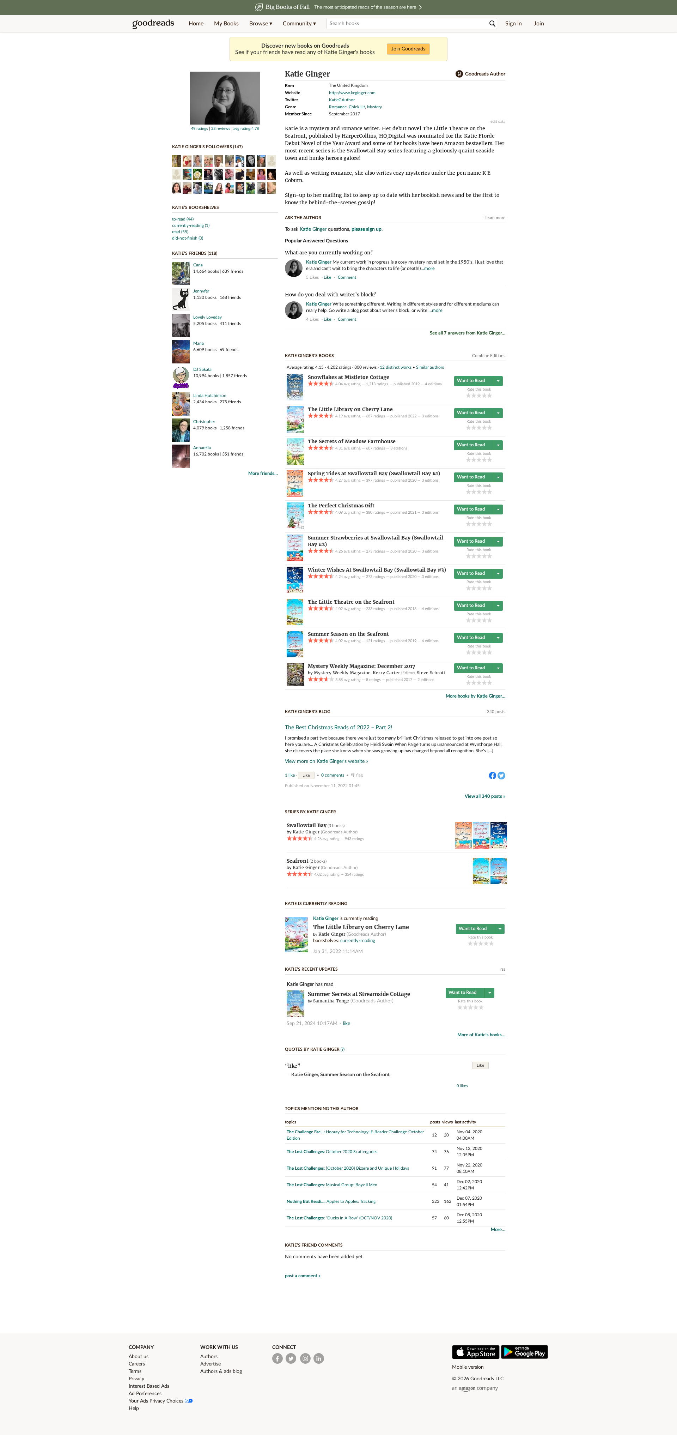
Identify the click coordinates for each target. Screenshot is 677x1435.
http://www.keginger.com (352, 93)
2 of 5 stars (473, 395)
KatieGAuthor (342, 100)
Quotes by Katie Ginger (312, 1049)
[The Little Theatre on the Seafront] (295, 624)
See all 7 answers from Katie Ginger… (467, 333)
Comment (347, 277)
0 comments (332, 775)
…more (428, 268)
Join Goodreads (408, 49)
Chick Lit (357, 107)
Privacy (136, 1378)
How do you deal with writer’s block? (330, 294)
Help (134, 1408)
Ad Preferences (145, 1393)
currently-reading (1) (190, 225)
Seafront (298, 861)
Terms (135, 1371)
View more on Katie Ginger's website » (326, 761)
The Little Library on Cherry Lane (361, 927)
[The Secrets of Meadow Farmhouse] (295, 463)
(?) (342, 1049)
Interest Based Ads (149, 1386)
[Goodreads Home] (153, 23)
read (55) (180, 232)
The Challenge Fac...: (306, 1132)
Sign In (513, 23)
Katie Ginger (313, 229)
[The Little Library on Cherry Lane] (295, 431)
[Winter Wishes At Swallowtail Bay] (295, 592)
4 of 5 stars (484, 395)
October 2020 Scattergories (351, 1152)
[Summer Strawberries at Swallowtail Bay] (295, 559)
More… (498, 1230)
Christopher (204, 422)
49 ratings (199, 129)
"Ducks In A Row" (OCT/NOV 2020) (359, 1218)
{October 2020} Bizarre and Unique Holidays (367, 1168)
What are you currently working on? (329, 252)
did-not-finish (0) (187, 238)
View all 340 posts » (485, 796)
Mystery (374, 107)
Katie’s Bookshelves (195, 207)
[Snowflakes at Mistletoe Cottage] (295, 399)
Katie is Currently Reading (316, 904)
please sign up (367, 229)
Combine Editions (488, 356)
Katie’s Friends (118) (194, 253)
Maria (198, 343)
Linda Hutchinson (209, 395)
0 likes (462, 1086)
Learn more (494, 218)
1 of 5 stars (468, 395)
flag (502, 277)
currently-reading (357, 941)
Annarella (202, 448)
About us (138, 1356)
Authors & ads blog (221, 1371)
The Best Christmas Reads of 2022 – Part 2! (338, 727)
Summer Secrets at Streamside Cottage (359, 994)
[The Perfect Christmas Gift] (295, 527)
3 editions (430, 416)
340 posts (496, 712)
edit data (497, 121)
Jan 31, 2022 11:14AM (338, 951)
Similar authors (430, 367)
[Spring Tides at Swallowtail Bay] (295, 495)
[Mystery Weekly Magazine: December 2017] (295, 684)
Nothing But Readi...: (306, 1201)
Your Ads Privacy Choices (157, 1401)
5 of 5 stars (489, 395)
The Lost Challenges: (306, 1152)
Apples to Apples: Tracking (351, 1201)
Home (196, 23)
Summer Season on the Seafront (355, 1074)
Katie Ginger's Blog (307, 712)
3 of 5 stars (479, 395)
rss (502, 969)
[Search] (492, 23)
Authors (209, 1356)
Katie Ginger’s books (309, 356)
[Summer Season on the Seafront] (295, 656)
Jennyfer (201, 291)
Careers (137, 1364)
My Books (226, 23)
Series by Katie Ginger (310, 812)
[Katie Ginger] (225, 123)
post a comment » (303, 1276)
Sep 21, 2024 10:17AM (312, 1023)
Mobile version (468, 1367)
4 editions (433, 384)
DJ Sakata (202, 369)
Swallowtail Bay (307, 825)
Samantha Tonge (331, 1000)
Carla (198, 265)
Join (539, 23)
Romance (338, 107)
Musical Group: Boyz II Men (351, 1185)
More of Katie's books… (481, 1035)
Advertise (210, 1364)
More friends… (263, 473)
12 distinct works (395, 367)
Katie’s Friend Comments (314, 1245)
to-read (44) (183, 219)
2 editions (425, 680)
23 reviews (220, 129)
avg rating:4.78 (246, 129)
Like (306, 775)
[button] (260, 23)
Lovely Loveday (207, 317)
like (327, 277)
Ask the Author (303, 218)
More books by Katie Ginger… (475, 696)
